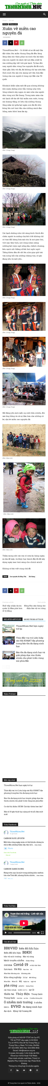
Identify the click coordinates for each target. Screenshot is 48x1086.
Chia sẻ (8, 855)
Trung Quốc (37, 994)
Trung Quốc (9, 998)
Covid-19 (21, 964)
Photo (10, 848)
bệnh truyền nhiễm (14, 960)
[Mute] (38, 932)
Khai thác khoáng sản (12, 973)
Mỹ (20, 981)
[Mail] (24, 1070)
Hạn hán (26, 969)
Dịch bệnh (8, 969)
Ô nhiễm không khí (36, 998)
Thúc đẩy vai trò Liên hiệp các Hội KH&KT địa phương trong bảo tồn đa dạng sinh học (30, 642)
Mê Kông (32, 977)
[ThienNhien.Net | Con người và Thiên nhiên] (24, 5)
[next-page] (7, 667)
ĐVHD (16, 1006)
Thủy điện (23, 994)
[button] (4, 14)
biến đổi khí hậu (29, 948)
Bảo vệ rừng (28, 956)
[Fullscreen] (42, 932)
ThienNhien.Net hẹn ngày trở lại (18, 785)
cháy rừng (30, 960)
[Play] (5, 932)
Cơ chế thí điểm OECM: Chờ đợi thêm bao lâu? (23, 806)
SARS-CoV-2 (22, 990)
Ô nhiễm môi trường (18, 1002)
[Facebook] (4, 42)
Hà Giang (32, 576)
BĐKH (27, 952)
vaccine (19, 998)
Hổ (31, 969)
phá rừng (10, 985)
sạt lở (31, 989)
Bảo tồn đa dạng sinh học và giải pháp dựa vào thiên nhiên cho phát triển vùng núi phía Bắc (30, 656)
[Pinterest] (16, 42)
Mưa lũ (14, 981)
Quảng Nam (30, 986)
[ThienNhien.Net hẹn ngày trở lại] (8, 629)
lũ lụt (25, 977)
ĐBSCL (6, 1007)
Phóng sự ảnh (13, 24)
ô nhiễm (38, 1002)
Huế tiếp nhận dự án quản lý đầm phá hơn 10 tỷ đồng (12, 608)
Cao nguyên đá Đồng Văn (18, 576)
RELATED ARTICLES (12, 619)
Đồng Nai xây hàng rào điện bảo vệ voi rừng (35, 606)
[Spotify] (30, 1070)
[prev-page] (4, 667)
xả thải (26, 998)
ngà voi (33, 981)
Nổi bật (11, 20)
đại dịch (7, 1011)
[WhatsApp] (21, 42)
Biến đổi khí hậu (12, 952)
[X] (10, 42)
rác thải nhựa (10, 990)
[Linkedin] (17, 1070)
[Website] (37, 1070)
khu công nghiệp (12, 977)
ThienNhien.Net (17, 831)
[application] (24, 923)
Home (4, 20)
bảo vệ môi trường (12, 956)
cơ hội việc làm (35, 965)
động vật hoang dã (22, 1011)
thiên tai (9, 994)
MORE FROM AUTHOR (33, 619)
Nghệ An (26, 981)
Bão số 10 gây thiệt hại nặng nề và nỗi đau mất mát (23, 812)
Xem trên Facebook (10, 852)
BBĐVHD (10, 948)
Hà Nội (18, 969)
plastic (21, 986)
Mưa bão (7, 981)
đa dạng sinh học (32, 1007)
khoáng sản (26, 973)
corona (8, 965)
